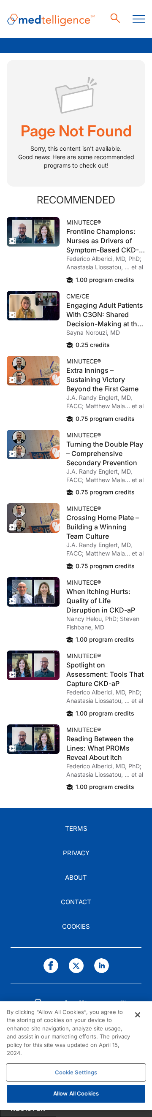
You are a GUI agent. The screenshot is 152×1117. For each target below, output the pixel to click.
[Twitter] (76, 965)
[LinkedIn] (101, 965)
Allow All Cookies (76, 1093)
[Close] (137, 1015)
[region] (76, 1055)
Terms (76, 828)
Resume (33, 232)
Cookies (76, 926)
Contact (76, 902)
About (76, 877)
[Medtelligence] (51, 19)
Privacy (76, 853)
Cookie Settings (76, 1072)
